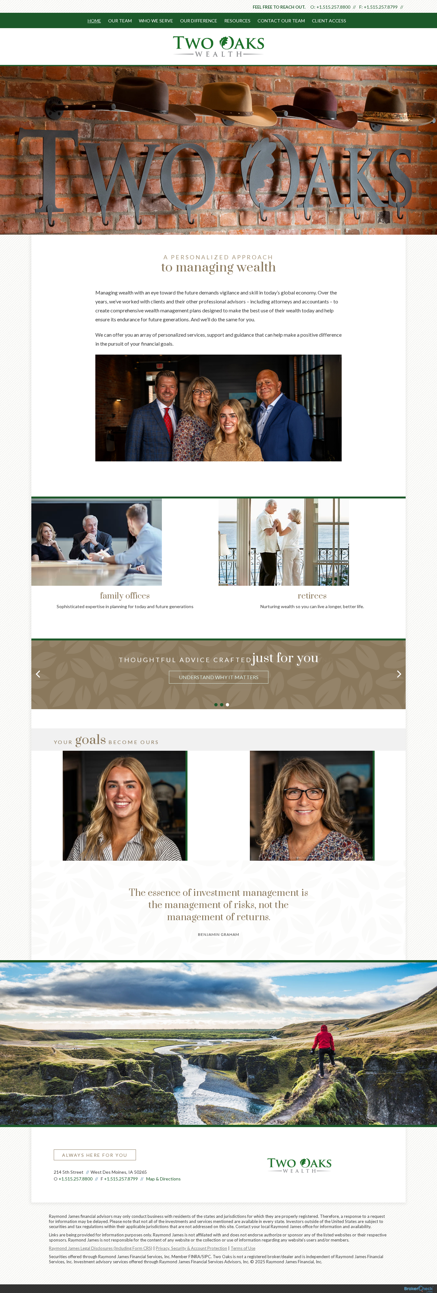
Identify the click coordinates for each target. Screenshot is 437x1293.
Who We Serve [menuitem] (156, 20)
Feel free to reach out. (279, 7)
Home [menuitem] (94, 20)
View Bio (124, 833)
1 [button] (216, 705)
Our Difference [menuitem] (198, 20)
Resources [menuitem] (237, 20)
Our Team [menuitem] (120, 20)
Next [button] (399, 673)
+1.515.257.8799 (381, 7)
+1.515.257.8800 (333, 7)
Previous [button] (37, 673)
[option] (218, 669)
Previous (22, 539)
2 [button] (222, 705)
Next (415, 539)
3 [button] (227, 705)
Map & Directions (163, 1178)
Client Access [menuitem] (329, 20)
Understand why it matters (218, 677)
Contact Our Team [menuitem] (281, 20)
